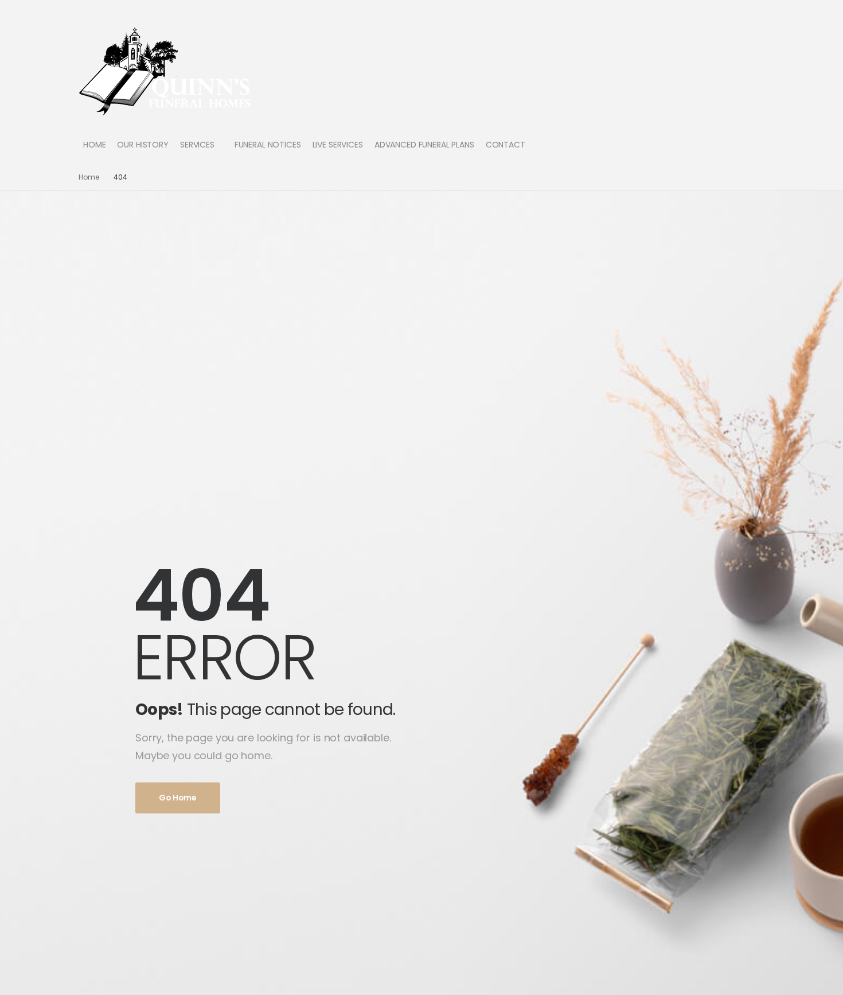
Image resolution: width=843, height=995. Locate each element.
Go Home (178, 797)
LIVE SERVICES (338, 144)
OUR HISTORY (142, 144)
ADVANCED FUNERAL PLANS (424, 144)
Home (89, 177)
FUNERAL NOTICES (268, 144)
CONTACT (505, 144)
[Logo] (165, 71)
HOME (94, 144)
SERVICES (197, 144)
